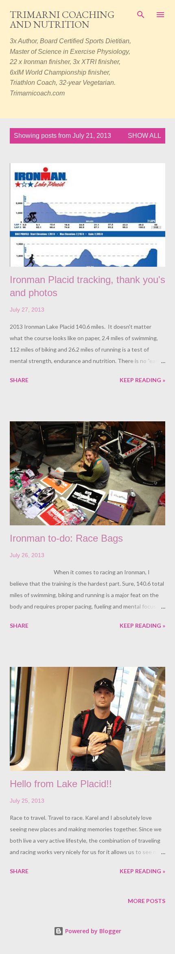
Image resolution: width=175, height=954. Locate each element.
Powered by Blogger (92, 931)
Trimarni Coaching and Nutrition (62, 19)
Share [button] (19, 379)
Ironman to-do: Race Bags (66, 538)
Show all (144, 135)
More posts (146, 900)
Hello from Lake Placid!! (61, 783)
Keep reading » (142, 379)
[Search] (141, 15)
